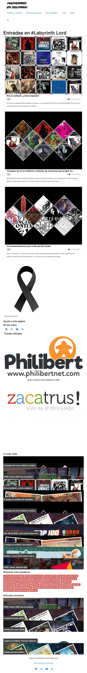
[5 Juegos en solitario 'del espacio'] (43, 541)
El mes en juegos (10, 585)
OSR (54, 576)
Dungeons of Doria (53, 587)
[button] (8, 20)
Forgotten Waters (24, 585)
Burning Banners (67, 587)
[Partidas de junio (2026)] (43, 518)
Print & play (8, 576)
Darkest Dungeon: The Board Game (16, 582)
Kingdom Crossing (22, 590)
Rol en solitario (52, 13)
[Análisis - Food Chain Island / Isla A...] (43, 552)
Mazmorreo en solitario (43, 663)
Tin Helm (36, 585)
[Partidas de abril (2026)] (43, 648)
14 (67, 99)
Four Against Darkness (12, 579)
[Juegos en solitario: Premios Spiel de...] (43, 637)
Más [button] (72, 13)
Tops (64, 13)
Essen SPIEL (27, 579)
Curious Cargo (35, 582)
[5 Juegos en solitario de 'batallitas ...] (43, 496)
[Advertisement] (43, 435)
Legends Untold (72, 576)
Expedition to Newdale (52, 579)
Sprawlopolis (19, 576)
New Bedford (45, 585)
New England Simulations (13, 587)
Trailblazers (28, 587)
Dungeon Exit (9, 590)
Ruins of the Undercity (69, 579)
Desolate (61, 576)
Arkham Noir (66, 582)
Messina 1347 (57, 585)
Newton (47, 576)
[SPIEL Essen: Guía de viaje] (43, 563)
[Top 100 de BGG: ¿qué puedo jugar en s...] (43, 529)
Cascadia (67, 585)
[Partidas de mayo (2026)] (43, 626)
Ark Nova (76, 585)
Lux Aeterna (38, 579)
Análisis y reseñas (14, 13)
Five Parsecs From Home (51, 582)
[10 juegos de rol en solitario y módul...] (43, 462)
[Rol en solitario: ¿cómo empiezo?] (43, 484)
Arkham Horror (37, 576)
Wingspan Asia (39, 587)
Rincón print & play (33, 13)
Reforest (34, 590)
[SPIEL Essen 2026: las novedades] (43, 473)
